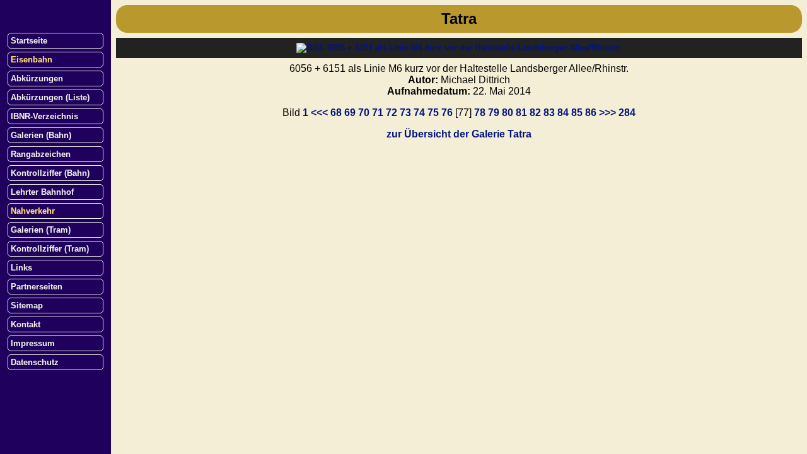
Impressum (33, 343)
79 (493, 112)
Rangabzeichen (41, 154)
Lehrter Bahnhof (42, 192)
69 (350, 112)
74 (419, 112)
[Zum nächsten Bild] (459, 47)
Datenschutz (35, 362)
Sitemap (27, 305)
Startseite (29, 40)
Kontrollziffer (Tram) (50, 248)
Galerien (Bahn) (41, 135)
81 (521, 112)
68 (336, 112)
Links (21, 267)
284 (627, 112)
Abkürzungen (37, 78)
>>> (607, 112)
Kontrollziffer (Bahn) (50, 173)
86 (590, 112)
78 (479, 112)
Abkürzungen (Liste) (50, 97)
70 (363, 112)
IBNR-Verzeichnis (44, 116)
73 (405, 112)
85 (577, 112)
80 (507, 112)
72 (391, 112)
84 (563, 112)
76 (447, 112)
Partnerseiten (36, 286)
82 (535, 112)
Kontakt (25, 324)
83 (549, 112)
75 (433, 112)
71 (377, 112)
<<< (319, 112)
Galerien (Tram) (41, 230)
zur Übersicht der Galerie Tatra (458, 134)
